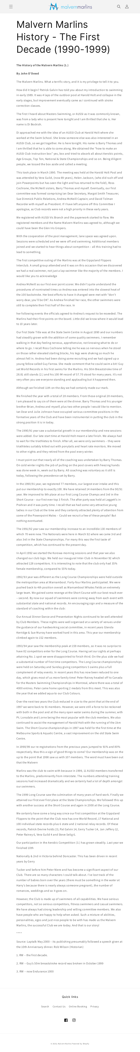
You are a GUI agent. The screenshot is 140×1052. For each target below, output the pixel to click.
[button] (11, 7)
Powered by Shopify (80, 1043)
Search (45, 1006)
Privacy (94, 1006)
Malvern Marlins (64, 1043)
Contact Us (59, 1006)
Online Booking (78, 1006)
